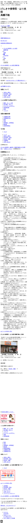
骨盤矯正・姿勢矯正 (8, 122)
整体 (4, 119)
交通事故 (5, 140)
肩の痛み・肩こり (8, 104)
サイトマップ (6, 490)
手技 (4, 121)
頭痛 (4, 109)
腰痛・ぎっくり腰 (8, 103)
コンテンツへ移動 (5, 25)
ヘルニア (5, 110)
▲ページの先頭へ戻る (6, 331)
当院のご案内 (6, 92)
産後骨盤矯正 (6, 125)
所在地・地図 (6, 95)
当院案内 (5, 485)
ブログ (5, 131)
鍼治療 (5, 124)
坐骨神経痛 (6, 107)
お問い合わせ (6, 97)
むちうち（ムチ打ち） (9, 106)
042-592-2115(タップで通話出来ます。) (16, 80)
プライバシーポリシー (9, 493)
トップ (5, 134)
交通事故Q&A (7, 118)
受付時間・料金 (7, 94)
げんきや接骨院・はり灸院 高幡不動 (10, 65)
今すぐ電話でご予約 (8, 518)
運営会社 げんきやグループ (8, 505)
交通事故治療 (6, 116)
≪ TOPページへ (6, 86)
